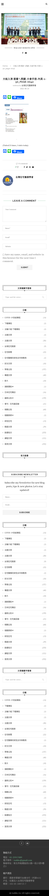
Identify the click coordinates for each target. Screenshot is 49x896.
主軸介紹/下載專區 (25, 329)
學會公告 (25, 369)
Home (5, 66)
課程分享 (25, 438)
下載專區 (25, 323)
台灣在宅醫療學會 (29, 85)
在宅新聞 (25, 352)
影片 (25, 380)
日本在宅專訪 (25, 392)
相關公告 (25, 409)
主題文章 (25, 335)
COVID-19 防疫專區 (25, 317)
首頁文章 (25, 444)
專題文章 (25, 375)
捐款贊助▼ (25, 386)
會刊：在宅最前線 (25, 404)
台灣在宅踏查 (25, 346)
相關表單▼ (25, 415)
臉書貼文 (25, 432)
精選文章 (25, 426)
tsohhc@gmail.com (23, 860)
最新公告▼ (25, 398)
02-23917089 (15, 857)
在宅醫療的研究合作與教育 (25, 358)
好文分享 (25, 363)
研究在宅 (25, 421)
